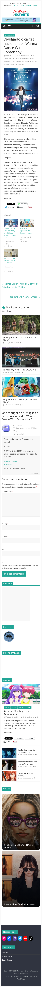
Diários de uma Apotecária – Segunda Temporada (28, 763)
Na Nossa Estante (28, 717)
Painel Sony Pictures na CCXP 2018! (19, 369)
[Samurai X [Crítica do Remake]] (9, 772)
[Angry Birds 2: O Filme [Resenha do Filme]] (21, 378)
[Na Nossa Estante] (4, 26)
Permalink (20, 434)
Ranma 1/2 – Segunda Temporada (16, 713)
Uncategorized (9, 35)
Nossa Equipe (7, 956)
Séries (14, 707)
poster (12, 64)
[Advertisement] (16, 604)
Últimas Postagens (24, 707)
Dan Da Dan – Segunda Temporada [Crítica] (26, 751)
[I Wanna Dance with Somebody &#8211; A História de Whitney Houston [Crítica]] (11, 223)
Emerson (19, 425)
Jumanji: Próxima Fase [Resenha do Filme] (19, 338)
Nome (5, 524)
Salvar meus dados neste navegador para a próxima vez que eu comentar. (20, 566)
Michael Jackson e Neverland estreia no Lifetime (10, 260)
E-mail (5, 536)
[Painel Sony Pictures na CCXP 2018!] (21, 349)
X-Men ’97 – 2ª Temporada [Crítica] (24, 6)
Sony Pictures (19, 64)
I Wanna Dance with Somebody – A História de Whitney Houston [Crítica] (10, 232)
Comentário (7, 491)
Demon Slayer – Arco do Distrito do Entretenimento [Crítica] (20, 285)
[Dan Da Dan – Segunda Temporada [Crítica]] (9, 749)
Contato (5, 953)
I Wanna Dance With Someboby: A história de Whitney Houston (20, 61)
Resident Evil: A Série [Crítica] (25, 296)
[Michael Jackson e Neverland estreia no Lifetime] (11, 253)
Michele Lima (25, 56)
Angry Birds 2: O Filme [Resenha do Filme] (20, 400)
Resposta (34, 473)
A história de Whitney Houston (24, 58)
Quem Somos (7, 960)
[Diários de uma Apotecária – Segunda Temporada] (9, 761)
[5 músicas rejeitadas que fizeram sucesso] (27, 223)
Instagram (8, 464)
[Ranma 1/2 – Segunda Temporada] (21, 685)
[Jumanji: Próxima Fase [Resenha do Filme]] (21, 316)
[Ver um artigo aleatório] (37, 26)
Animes (7, 707)
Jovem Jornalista (10, 461)
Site (3, 549)
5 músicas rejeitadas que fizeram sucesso (26, 230)
